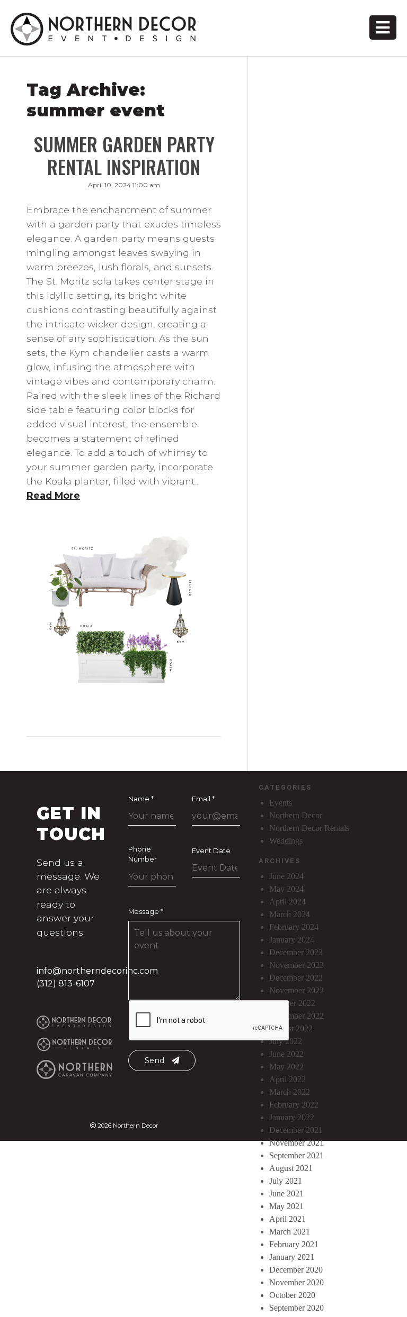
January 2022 (291, 1117)
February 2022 (293, 1104)
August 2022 (291, 1028)
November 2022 (296, 990)
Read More (53, 495)
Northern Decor (295, 815)
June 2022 (286, 1053)
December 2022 (296, 977)
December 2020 (296, 1269)
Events (280, 802)
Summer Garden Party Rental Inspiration (124, 155)
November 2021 (296, 1142)
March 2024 (289, 914)
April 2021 (287, 1218)
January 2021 (291, 1256)
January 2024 (291, 939)
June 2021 (286, 1193)
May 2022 (286, 1066)
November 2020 (296, 1282)
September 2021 (296, 1155)
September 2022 (296, 1015)
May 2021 (286, 1206)
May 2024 (286, 888)
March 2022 (289, 1091)
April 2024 (287, 901)
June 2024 (286, 876)
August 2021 (291, 1168)
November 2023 (296, 965)
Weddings (286, 840)
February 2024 (293, 926)
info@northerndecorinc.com (97, 971)
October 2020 (292, 1295)
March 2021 (289, 1231)
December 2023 (296, 952)
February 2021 (293, 1244)
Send (155, 1060)
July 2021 (285, 1180)
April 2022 (287, 1079)
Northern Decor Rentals (309, 828)
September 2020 (296, 1307)
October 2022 (292, 1003)
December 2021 (296, 1130)
